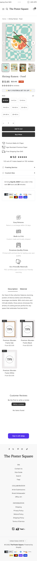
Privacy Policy (18, 511)
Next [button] (33, 43)
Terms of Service (18, 521)
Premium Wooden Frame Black (27, 341)
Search (18, 476)
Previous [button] (4, 43)
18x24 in (15, 107)
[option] (18, 42)
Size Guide (18, 472)
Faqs (18, 479)
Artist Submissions (18, 490)
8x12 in (13, 100)
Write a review (18, 404)
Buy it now (18, 134)
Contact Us (18, 469)
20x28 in (24, 107)
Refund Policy (18, 514)
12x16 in (22, 100)
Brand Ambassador (18, 493)
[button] (6, 86)
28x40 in (15, 114)
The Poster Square (17, 545)
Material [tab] (23, 289)
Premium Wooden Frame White (9, 371)
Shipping (18, 507)
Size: (3, 96)
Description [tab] (13, 289)
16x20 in (6, 107)
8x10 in (5, 100)
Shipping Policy (18, 518)
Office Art (18, 497)
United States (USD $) (17, 541)
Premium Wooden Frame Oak (9, 341)
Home (4, 19)
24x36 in (6, 114)
